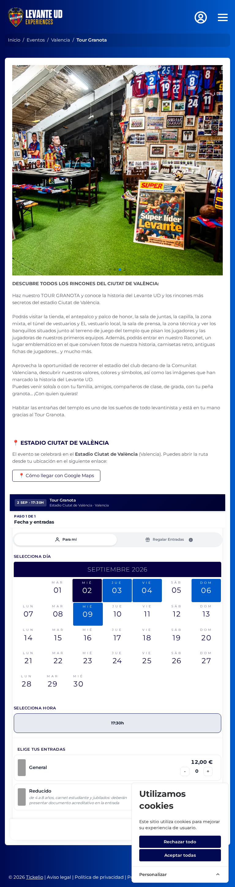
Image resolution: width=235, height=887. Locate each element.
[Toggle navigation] (222, 17)
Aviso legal (59, 877)
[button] (191, 539)
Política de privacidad (99, 877)
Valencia (60, 40)
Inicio (14, 40)
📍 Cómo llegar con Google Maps (56, 475)
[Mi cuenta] (202, 17)
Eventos (36, 40)
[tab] (65, 540)
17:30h (117, 722)
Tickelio (34, 877)
